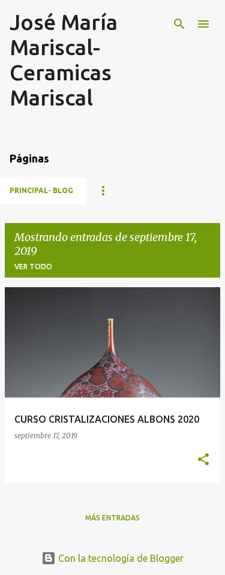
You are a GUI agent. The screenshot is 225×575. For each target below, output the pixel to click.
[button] (203, 460)
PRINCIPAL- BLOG (41, 190)
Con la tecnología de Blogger (120, 558)
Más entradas (112, 518)
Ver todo (33, 266)
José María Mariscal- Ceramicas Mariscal (64, 60)
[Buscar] (179, 24)
